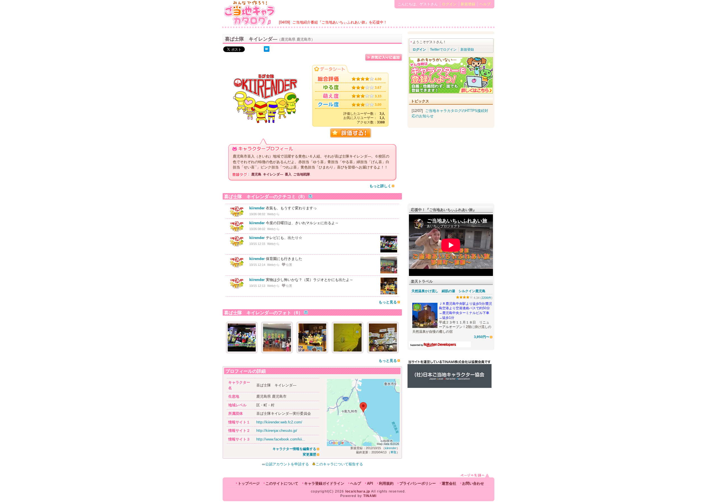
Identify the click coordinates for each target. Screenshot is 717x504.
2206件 (486, 297)
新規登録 (468, 4)
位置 (289, 264)
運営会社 (449, 483)
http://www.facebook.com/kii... (280, 439)
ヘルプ (484, 4)
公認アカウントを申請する (287, 464)
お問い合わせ (473, 483)
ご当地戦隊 (301, 174)
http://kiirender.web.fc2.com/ (279, 422)
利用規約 (386, 483)
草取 (393, 452)
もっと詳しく (380, 186)
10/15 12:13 (257, 285)
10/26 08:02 (257, 214)
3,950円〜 (481, 337)
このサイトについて (282, 483)
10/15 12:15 (257, 243)
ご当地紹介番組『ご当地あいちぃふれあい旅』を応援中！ (339, 22)
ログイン (449, 4)
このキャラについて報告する (339, 464)
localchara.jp (357, 491)
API (370, 483)
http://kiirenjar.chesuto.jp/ (276, 430)
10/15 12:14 (257, 264)
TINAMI (370, 496)
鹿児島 (256, 174)
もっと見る (388, 302)
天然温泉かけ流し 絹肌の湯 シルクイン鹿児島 (448, 291)
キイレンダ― (273, 174)
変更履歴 (309, 454)
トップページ (249, 483)
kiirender (257, 208)
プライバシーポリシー (417, 483)
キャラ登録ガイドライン (324, 483)
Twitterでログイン (443, 49)
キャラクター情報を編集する (294, 449)
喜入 (288, 174)
